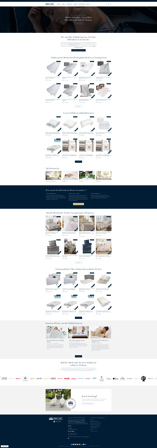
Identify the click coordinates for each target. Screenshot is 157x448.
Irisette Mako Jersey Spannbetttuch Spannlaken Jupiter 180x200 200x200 (103, 155)
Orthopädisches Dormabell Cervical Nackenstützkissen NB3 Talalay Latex (86, 311)
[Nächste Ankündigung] (111, 1)
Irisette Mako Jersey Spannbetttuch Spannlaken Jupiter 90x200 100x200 (86, 155)
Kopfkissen (64, 181)
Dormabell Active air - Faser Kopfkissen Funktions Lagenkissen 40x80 (53, 289)
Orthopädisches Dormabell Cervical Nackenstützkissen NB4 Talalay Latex (53, 155)
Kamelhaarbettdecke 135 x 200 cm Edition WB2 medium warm (85, 78)
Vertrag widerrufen (4, 446)
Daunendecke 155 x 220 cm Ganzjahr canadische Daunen (103, 78)
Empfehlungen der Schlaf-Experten (78, 50)
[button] (58, 4)
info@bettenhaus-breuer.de (72, 429)
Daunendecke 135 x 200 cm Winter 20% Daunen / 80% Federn (103, 133)
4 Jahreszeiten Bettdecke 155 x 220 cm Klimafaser (69, 100)
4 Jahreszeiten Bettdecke (51, 181)
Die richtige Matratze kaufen (77, 340)
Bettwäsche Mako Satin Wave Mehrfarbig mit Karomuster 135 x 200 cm (86, 233)
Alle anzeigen (78, 106)
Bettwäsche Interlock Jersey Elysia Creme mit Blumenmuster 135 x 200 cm (103, 256)
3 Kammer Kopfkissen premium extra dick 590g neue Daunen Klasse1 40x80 (86, 133)
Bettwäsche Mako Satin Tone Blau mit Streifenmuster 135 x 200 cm (86, 256)
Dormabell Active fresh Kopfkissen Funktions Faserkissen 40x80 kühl (68, 289)
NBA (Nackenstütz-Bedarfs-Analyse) (95, 423)
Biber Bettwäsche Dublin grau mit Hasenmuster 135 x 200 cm (52, 233)
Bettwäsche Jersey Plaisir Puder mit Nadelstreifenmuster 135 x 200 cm (69, 233)
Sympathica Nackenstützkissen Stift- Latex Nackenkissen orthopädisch (103, 289)
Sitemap (91, 429)
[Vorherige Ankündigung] (46, 1)
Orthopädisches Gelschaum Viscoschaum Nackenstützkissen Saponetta (87, 289)
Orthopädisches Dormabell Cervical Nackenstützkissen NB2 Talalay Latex (69, 311)
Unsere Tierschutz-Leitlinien (87, 403)
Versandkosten (86, 436)
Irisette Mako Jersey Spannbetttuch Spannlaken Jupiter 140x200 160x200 (69, 155)
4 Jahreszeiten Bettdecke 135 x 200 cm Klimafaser (69, 78)
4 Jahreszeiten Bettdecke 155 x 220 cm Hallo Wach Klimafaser (53, 78)
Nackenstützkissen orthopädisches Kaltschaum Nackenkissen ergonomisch (103, 311)
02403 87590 (70, 427)
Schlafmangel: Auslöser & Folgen (95, 426)
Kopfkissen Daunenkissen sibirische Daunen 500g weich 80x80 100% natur (53, 133)
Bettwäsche (98, 181)
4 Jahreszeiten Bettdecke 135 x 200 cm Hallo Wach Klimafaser (53, 100)
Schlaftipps (92, 419)
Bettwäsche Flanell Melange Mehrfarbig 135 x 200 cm (70, 256)
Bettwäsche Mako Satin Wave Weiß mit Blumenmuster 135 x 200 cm (103, 233)
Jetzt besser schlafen (78, 23)
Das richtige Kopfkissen (93, 427)
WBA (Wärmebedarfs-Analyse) (94, 421)
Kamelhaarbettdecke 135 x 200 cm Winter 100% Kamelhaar (85, 100)
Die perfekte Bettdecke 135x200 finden (55, 341)
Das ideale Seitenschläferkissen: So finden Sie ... (100, 341)
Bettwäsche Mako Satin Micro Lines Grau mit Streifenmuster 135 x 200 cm (53, 256)
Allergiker (81, 181)
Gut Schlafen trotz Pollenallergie (95, 424)
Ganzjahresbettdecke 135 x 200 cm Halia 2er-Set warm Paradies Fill (103, 100)
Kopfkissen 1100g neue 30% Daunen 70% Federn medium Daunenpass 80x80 (70, 133)
